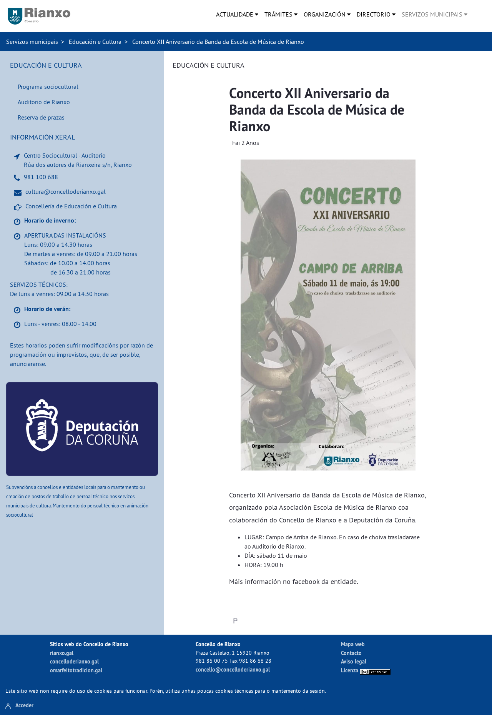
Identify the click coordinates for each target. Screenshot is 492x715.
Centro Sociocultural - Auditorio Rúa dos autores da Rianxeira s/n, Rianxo (78, 159)
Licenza (350, 670)
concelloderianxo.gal (74, 661)
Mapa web (353, 644)
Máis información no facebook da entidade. (293, 581)
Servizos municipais (32, 41)
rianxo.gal (61, 653)
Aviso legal (353, 661)
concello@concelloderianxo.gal (233, 669)
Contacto (351, 653)
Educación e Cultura (95, 41)
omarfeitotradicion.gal (76, 670)
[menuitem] (237, 14)
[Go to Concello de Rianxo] (39, 16)
